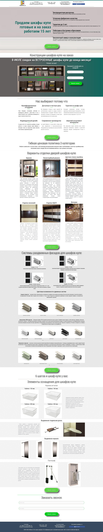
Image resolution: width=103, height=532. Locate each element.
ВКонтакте (79, 4)
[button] (19, 308)
